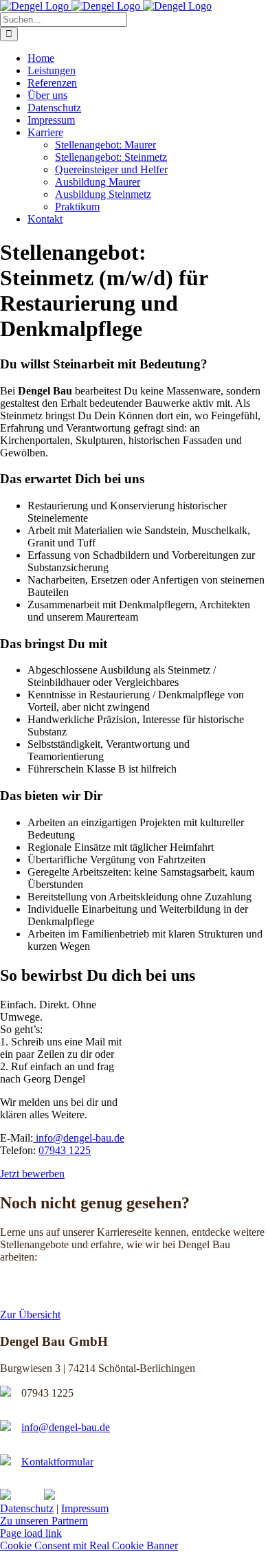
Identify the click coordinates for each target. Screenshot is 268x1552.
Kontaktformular (57, 1461)
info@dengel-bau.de (78, 1138)
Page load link (31, 1533)
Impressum (85, 1508)
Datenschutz (27, 1508)
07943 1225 (64, 1150)
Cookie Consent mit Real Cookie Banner (89, 1545)
